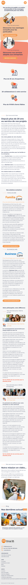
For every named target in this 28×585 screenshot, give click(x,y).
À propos (3, 561)
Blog (2, 564)
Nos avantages (4, 572)
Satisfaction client (5, 563)
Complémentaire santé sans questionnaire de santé (13, 578)
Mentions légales (5, 574)
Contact (3, 571)
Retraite (3, 566)
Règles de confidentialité (7, 575)
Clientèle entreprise (6, 555)
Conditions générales (6, 577)
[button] (26, 509)
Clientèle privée (5, 556)
